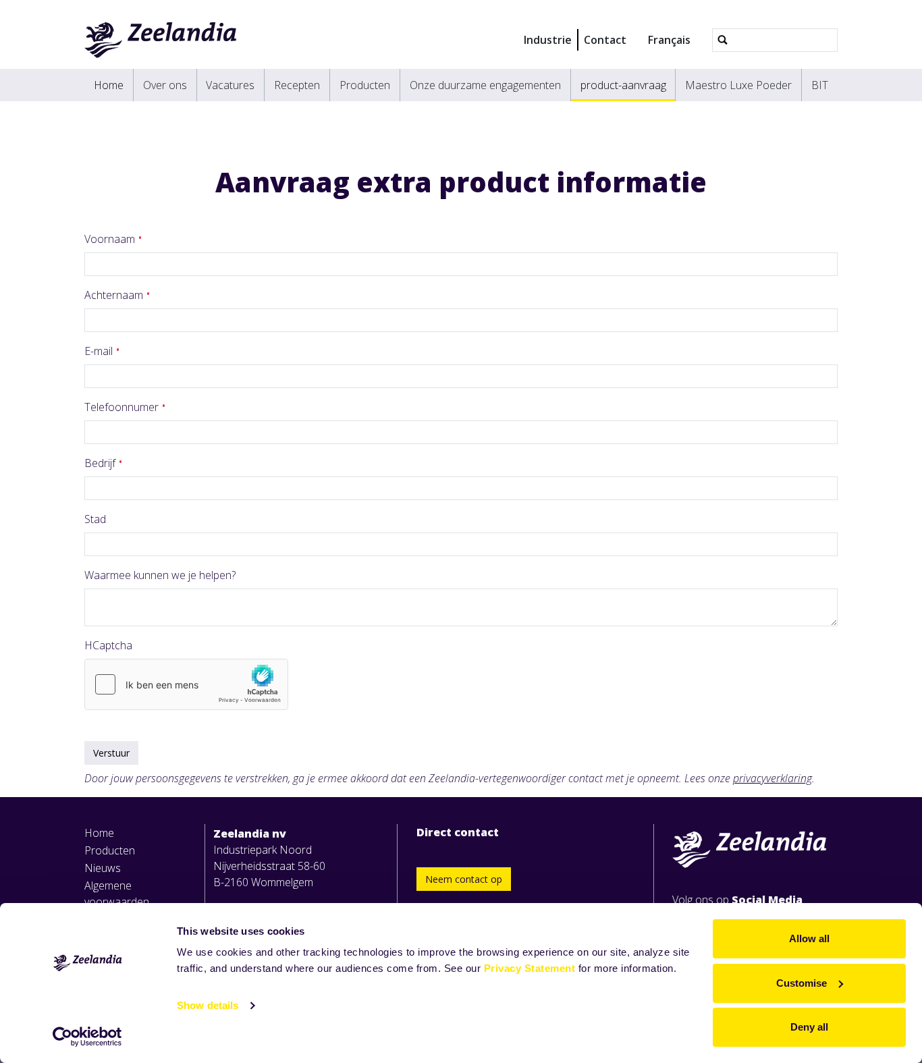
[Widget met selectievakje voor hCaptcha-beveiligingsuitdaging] (186, 684)
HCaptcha (108, 645)
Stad (95, 519)
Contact (605, 39)
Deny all (809, 1027)
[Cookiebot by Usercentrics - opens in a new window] (87, 1037)
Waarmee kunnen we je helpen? (160, 575)
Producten (365, 85)
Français (669, 39)
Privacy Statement (530, 968)
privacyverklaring (772, 778)
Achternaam (115, 295)
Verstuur (111, 752)
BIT (819, 85)
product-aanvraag (623, 85)
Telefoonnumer (122, 407)
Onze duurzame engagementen (485, 85)
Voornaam (111, 238)
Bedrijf (101, 463)
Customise (801, 983)
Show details (207, 1005)
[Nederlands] (161, 40)
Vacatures (230, 85)
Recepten (297, 85)
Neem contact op (463, 879)
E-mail (99, 351)
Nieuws (102, 868)
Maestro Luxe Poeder (738, 85)
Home (109, 85)
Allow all (809, 938)
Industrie (548, 39)
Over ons (165, 85)
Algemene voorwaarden (116, 893)
